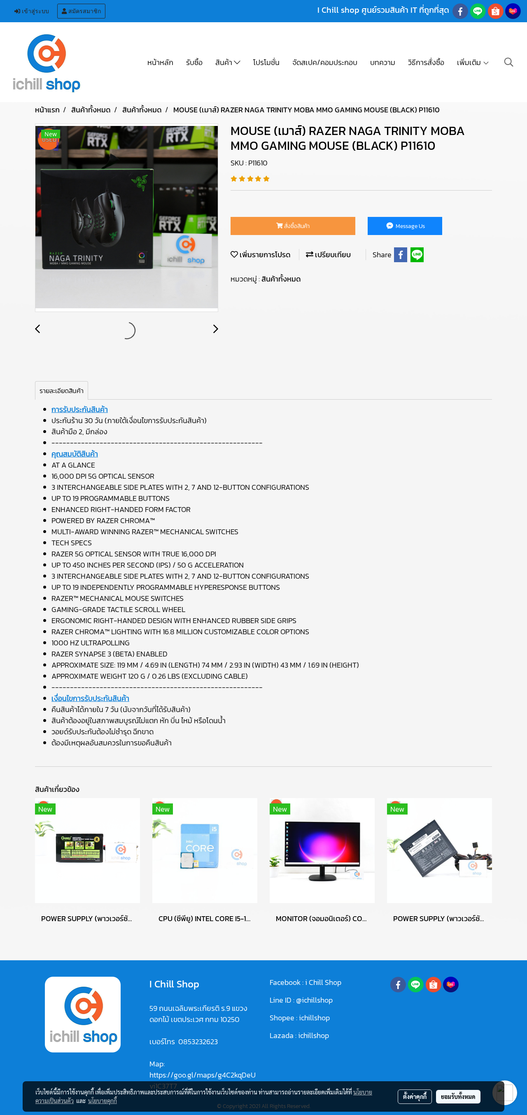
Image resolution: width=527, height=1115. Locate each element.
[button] (509, 62)
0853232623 (198, 1041)
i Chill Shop (323, 982)
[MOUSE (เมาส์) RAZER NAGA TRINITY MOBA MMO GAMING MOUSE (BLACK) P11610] (126, 218)
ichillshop (315, 1017)
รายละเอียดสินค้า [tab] (62, 391)
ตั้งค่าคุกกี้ (415, 1096)
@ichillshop (314, 1000)
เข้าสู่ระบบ (34, 11)
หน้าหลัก (160, 62)
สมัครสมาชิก (84, 11)
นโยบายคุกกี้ (102, 1100)
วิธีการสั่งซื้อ (426, 62)
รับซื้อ (194, 62)
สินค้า (224, 62)
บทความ (382, 62)
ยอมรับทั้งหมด (458, 1096)
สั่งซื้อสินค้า (296, 226)
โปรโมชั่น (266, 62)
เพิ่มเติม (470, 62)
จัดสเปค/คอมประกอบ (324, 62)
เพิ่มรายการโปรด (264, 254)
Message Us (409, 226)
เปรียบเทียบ (332, 254)
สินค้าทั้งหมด (281, 278)
